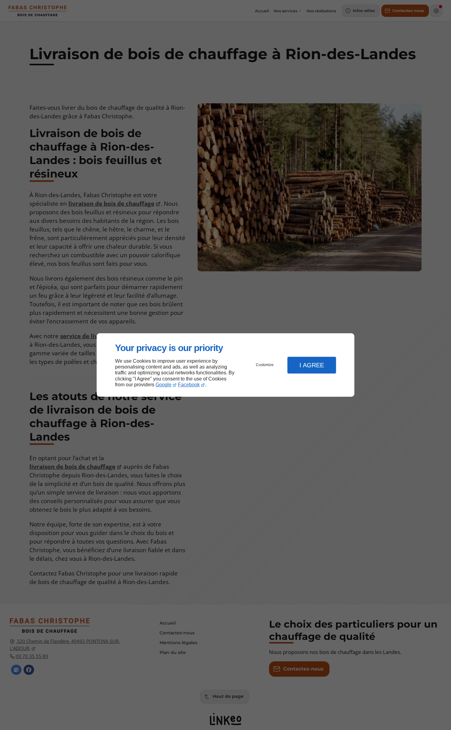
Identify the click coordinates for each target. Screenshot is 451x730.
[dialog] (225, 365)
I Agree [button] (311, 365)
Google (164, 384)
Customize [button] (265, 365)
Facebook (189, 384)
